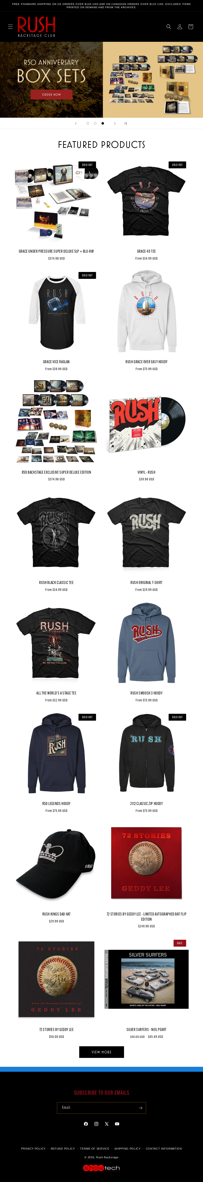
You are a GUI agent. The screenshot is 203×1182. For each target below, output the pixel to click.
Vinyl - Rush (146, 473)
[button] (10, 26)
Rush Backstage (107, 1157)
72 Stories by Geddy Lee (56, 1030)
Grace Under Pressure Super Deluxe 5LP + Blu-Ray (56, 252)
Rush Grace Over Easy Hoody (147, 362)
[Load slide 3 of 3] (102, 123)
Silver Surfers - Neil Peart (147, 1030)
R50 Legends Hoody (56, 804)
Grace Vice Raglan (56, 362)
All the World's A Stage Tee (56, 693)
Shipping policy (127, 1148)
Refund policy (63, 1148)
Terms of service (94, 1148)
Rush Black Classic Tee (56, 583)
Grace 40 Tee (146, 252)
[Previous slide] (75, 123)
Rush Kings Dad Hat (56, 914)
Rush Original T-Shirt (146, 583)
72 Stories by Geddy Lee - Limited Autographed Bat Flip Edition (146, 917)
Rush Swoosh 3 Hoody (146, 693)
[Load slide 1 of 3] (88, 123)
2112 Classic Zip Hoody (146, 804)
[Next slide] (114, 123)
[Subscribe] (140, 1108)
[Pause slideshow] (127, 123)
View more (102, 1052)
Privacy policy (33, 1148)
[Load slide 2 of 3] (95, 123)
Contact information (164, 1148)
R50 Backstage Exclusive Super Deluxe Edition (56, 473)
